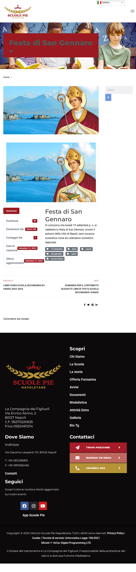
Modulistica (78, 402)
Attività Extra (79, 410)
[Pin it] (92, 304)
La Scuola (77, 364)
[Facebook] (24, 506)
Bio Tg (74, 425)
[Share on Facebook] (84, 304)
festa (73, 249)
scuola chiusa (56, 259)
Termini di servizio (53, 538)
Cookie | (37, 538)
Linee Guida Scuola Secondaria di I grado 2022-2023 (24, 287)
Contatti (11, 473)
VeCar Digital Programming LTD (72, 542)
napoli (88, 249)
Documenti (78, 395)
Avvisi (74, 387)
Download (11, 211)
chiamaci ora (95, 468)
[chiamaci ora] (77, 468)
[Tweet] (88, 304)
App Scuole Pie (34, 515)
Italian (105, 2)
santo (73, 254)
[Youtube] (43, 506)
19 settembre (56, 249)
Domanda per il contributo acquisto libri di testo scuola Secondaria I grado (80, 289)
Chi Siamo (77, 356)
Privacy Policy (115, 533)
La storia (76, 372)
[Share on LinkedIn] (97, 304)
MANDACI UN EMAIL (99, 457)
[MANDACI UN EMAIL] (77, 458)
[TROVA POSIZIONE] (77, 447)
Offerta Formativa (83, 379)
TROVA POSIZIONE (98, 447)
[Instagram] (34, 506)
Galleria (75, 418)
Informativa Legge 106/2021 (83, 538)
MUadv (45, 542)
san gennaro (56, 254)
